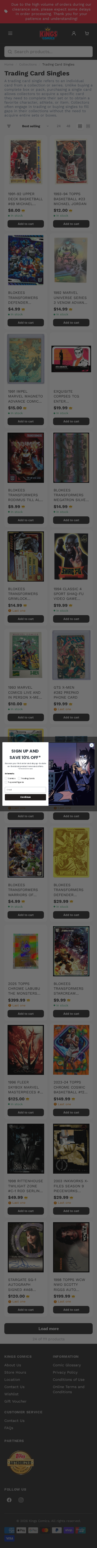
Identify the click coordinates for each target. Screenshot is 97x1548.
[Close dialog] (91, 745)
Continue (25, 797)
